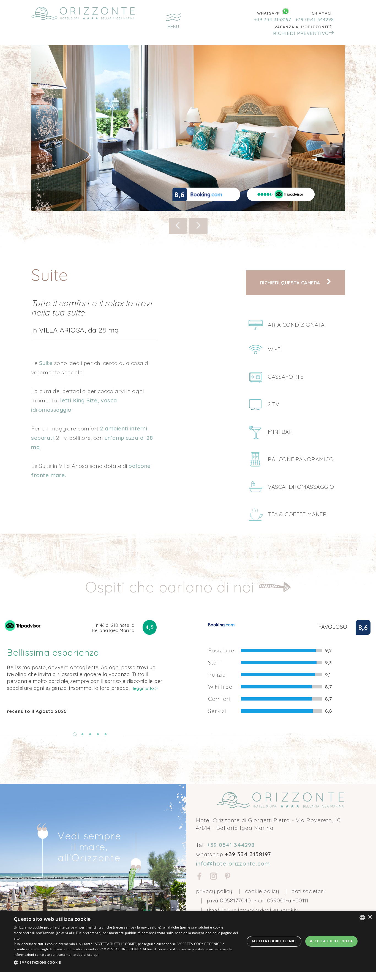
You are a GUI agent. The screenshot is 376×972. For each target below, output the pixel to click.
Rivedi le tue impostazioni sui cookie (252, 909)
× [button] (370, 917)
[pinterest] (227, 877)
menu (173, 26)
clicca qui (91, 954)
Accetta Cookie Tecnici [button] (274, 941)
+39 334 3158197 (272, 19)
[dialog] (188, 941)
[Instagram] (213, 877)
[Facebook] (199, 877)
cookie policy (262, 891)
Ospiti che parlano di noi (171, 586)
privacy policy (214, 891)
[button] (303, 30)
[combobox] (362, 917)
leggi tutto (145, 688)
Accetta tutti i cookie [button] (331, 941)
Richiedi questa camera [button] (291, 282)
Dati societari (307, 891)
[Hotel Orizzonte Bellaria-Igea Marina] (83, 13)
